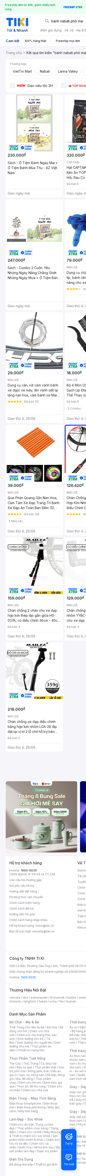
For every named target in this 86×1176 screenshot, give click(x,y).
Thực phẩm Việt (45, 1067)
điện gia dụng (51, 30)
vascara (14, 997)
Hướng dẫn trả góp (22, 914)
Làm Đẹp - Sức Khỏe (26, 1119)
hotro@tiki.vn (45, 925)
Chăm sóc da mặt (21, 1124)
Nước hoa (25, 1147)
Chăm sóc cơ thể (30, 1132)
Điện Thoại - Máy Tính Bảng (32, 1098)
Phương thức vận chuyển (26, 897)
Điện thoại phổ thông (31, 1107)
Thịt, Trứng (30, 1063)
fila (61, 1001)
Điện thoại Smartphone (25, 1103)
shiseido (15, 1001)
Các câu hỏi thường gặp (25, 880)
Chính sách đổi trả (21, 908)
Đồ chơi (52, 1027)
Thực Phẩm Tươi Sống (27, 1058)
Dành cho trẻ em (29, 1082)
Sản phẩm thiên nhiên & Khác (33, 1137)
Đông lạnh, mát (38, 1071)
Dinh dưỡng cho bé (30, 1039)
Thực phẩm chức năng (32, 1128)
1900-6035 (29, 870)
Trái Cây (15, 1063)
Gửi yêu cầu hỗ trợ (21, 885)
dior (25, 997)
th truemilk (57, 997)
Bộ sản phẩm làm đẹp (34, 1149)
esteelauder (39, 997)
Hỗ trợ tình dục (44, 1147)
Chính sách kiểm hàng (24, 903)
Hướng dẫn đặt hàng (23, 891)
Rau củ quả (24, 1067)
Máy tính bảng (28, 1111)
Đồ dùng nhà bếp (21, 1164)
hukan (43, 1001)
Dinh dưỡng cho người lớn (34, 1042)
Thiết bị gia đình (46, 1164)
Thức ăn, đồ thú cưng (31, 1086)
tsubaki (71, 1001)
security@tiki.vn (43, 931)
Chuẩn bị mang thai (31, 1050)
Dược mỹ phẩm (47, 1151)
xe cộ (68, 30)
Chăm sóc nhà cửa (35, 1090)
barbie (71, 997)
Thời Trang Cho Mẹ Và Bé (26, 1027)
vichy (53, 1001)
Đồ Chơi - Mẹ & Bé (24, 1022)
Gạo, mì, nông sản (31, 1075)
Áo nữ (73, 1027)
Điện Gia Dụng (21, 1159)
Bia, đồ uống (24, 1079)
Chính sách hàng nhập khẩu (28, 920)
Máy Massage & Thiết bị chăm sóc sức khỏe (36, 1134)
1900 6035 (28, 977)
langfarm (30, 1001)
